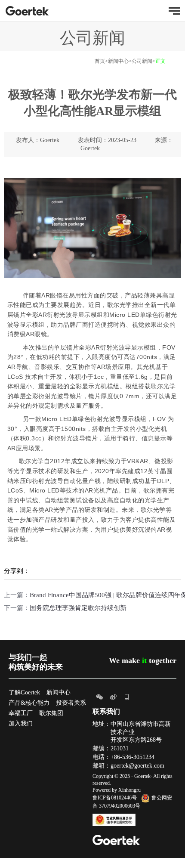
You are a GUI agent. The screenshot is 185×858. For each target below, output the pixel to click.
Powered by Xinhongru (116, 790)
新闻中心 (118, 61)
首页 (100, 61)
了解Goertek (24, 692)
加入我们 (21, 723)
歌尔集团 (51, 713)
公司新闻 (142, 61)
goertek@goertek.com (137, 765)
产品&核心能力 (29, 703)
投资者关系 (71, 703)
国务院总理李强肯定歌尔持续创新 (78, 607)
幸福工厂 (21, 713)
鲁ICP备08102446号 (114, 798)
